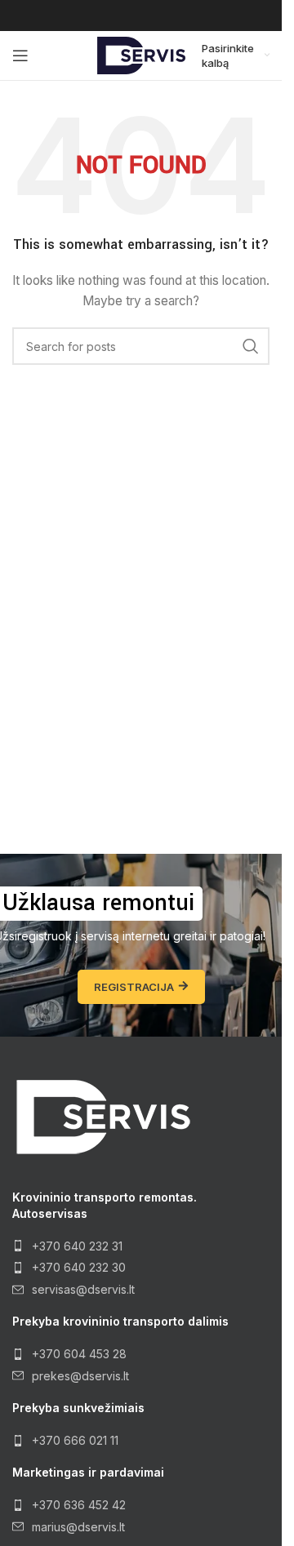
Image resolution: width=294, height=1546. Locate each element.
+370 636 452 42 (79, 1505)
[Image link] (102, 1116)
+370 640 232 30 (79, 1267)
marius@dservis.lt (78, 1527)
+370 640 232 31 (77, 1246)
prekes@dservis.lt (80, 1376)
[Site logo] (141, 54)
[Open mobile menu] (20, 55)
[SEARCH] (251, 346)
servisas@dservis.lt (83, 1289)
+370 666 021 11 (75, 1440)
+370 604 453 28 (79, 1354)
